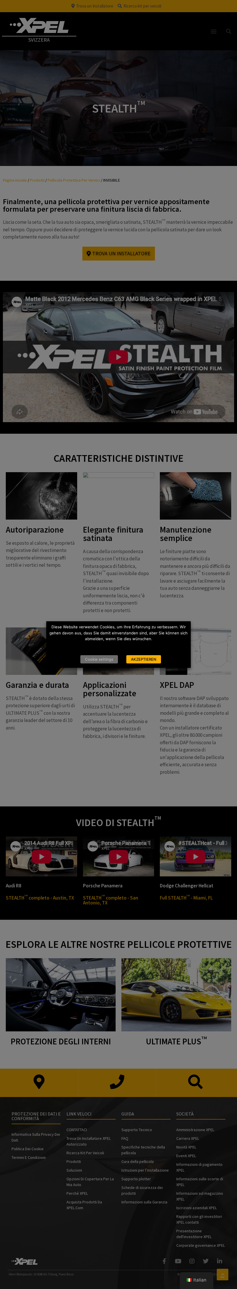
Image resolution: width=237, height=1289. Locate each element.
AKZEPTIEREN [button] (143, 659)
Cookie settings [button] (99, 659)
